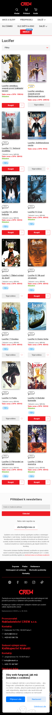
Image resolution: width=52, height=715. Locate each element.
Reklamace (35, 566)
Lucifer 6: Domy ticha (38, 339)
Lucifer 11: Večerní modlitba (11, 149)
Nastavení (36, 699)
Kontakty (26, 573)
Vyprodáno (39, 105)
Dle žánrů (7, 26)
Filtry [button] (7, 47)
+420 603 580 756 (11, 637)
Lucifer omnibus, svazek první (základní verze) (12, 88)
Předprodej (26, 20)
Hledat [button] (16, 13)
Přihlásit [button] (26, 13)
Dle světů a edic (26, 26)
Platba (24, 566)
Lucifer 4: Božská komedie (36, 399)
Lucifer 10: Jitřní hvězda (10, 213)
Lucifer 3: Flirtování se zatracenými (12, 462)
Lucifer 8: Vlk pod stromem (36, 276)
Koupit (11, 105)
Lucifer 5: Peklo (9, 398)
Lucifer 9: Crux (35, 212)
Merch (27, 31)
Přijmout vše (15, 699)
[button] (41, 19)
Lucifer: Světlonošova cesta (38, 144)
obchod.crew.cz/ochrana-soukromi (37, 555)
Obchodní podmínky (37, 570)
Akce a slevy (8, 20)
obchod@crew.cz (26, 527)
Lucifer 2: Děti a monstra (35, 462)
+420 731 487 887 (11, 664)
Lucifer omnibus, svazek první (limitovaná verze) (36, 93)
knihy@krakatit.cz (11, 660)
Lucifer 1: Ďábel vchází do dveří (13, 276)
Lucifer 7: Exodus (10, 339)
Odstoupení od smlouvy (16, 570)
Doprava (15, 566)
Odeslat (26, 513)
